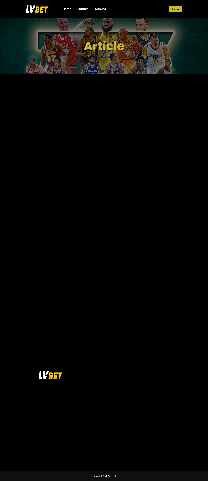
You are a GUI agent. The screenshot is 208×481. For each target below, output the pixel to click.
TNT (157, 327)
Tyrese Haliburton (161, 335)
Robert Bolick (145, 323)
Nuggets (150, 314)
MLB (165, 310)
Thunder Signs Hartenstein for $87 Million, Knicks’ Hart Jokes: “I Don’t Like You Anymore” (162, 205)
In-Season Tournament (149, 302)
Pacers (161, 314)
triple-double (162, 331)
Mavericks (144, 310)
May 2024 (144, 119)
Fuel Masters (158, 293)
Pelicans (143, 318)
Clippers (169, 281)
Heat (166, 298)
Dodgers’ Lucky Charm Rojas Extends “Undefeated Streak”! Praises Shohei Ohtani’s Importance (162, 222)
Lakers (172, 306)
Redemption (156, 318)
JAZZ (154, 306)
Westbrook (144, 343)
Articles (144, 168)
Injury (165, 302)
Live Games (149, 380)
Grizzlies (157, 298)
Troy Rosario (145, 335)
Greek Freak (144, 298)
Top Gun (166, 327)
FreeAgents (144, 293)
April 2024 (144, 124)
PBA (169, 314)
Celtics (159, 281)
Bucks (142, 281)
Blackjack (166, 277)
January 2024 (146, 138)
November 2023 (147, 148)
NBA (141, 314)
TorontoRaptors (146, 331)
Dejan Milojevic (146, 285)
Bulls (150, 281)
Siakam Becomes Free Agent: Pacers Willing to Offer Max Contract (160, 250)
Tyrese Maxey (145, 339)
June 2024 (144, 114)
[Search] (175, 90)
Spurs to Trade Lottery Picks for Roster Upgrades (163, 236)
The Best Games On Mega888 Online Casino (49, 118)
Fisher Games (150, 385)
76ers (142, 277)
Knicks (162, 306)
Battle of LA (153, 277)
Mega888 (156, 310)
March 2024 (145, 129)
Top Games (149, 376)
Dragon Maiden (146, 289)
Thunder (168, 323)
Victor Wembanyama (164, 339)
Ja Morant (144, 306)
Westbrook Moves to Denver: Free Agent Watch (162, 190)
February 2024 (146, 133)
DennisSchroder (162, 285)
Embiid (159, 289)
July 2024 (144, 109)
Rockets (157, 323)
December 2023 (147, 143)
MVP (173, 310)
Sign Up (175, 9)
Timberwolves (145, 327)
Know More (34, 144)
